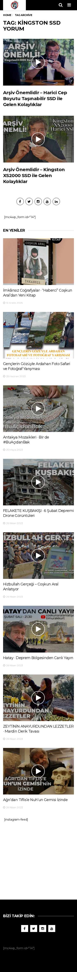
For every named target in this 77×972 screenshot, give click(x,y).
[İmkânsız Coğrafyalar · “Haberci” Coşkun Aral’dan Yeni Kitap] (38, 261)
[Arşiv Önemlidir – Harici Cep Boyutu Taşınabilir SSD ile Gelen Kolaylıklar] (38, 62)
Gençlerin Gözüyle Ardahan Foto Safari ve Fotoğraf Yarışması (36, 366)
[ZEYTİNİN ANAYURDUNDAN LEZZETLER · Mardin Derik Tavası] (38, 697)
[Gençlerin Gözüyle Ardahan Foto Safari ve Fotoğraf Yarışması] (38, 335)
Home (7, 15)
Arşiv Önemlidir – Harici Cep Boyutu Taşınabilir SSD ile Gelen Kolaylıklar (35, 99)
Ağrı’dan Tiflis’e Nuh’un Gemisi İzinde (35, 800)
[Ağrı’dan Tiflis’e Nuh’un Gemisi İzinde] (38, 771)
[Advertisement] (38, 858)
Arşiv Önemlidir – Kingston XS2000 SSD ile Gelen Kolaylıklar (34, 175)
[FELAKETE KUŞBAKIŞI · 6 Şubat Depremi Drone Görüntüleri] (38, 482)
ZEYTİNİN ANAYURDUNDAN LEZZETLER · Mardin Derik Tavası (38, 729)
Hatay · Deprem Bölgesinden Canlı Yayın (38, 658)
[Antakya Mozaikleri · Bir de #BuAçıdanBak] (38, 408)
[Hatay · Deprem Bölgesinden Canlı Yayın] (38, 629)
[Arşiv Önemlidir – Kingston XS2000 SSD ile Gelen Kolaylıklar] (38, 139)
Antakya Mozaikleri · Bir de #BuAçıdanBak (26, 439)
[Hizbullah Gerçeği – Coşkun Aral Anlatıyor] (38, 555)
